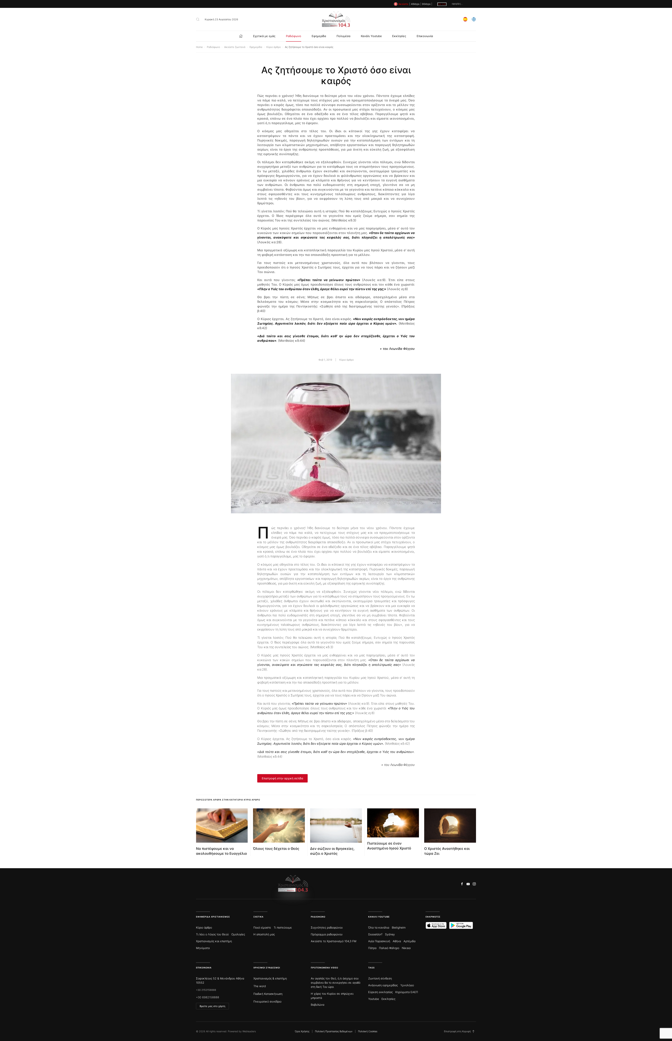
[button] (198, 19)
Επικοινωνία (425, 36)
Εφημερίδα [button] (319, 36)
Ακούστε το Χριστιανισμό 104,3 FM (333, 941)
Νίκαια (406, 948)
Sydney (390, 934)
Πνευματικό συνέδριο (267, 1001)
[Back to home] (336, 19)
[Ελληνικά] (474, 18)
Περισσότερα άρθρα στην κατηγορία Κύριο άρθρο (228, 799)
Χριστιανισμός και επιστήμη (214, 941)
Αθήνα (397, 941)
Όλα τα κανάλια (378, 927)
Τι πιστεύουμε (283, 927)
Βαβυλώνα (317, 1004)
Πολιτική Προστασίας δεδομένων (333, 1031)
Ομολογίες (238, 934)
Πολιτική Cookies (367, 1031)
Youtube (373, 999)
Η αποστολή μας (264, 934)
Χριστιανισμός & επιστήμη (270, 978)
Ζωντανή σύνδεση (380, 978)
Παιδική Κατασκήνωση (267, 994)
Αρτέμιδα (409, 941)
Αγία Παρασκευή (379, 941)
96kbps (426, 3)
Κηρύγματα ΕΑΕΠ (406, 992)
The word (259, 986)
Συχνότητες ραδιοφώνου (327, 927)
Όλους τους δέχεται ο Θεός (276, 849)
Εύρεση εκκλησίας (380, 992)
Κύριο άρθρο (346, 359)
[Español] (465, 18)
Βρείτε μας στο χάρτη (212, 1006)
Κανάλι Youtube (371, 36)
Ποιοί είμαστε (262, 927)
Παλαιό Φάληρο (389, 948)
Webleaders (249, 1031)
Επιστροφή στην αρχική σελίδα (282, 778)
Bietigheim (399, 927)
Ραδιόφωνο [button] (293, 36)
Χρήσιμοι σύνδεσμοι (266, 967)
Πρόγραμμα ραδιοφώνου (326, 934)
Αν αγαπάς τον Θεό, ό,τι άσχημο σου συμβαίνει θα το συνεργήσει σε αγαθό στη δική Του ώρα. (335, 983)
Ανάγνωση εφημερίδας (383, 985)
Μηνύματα (203, 948)
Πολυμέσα (343, 36)
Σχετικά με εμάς (264, 36)
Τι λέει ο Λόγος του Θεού (212, 934)
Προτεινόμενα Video (324, 967)
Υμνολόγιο (407, 985)
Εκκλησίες (399, 36)
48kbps (415, 3)
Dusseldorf (375, 934)
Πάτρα (372, 948)
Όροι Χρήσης (302, 1031)
